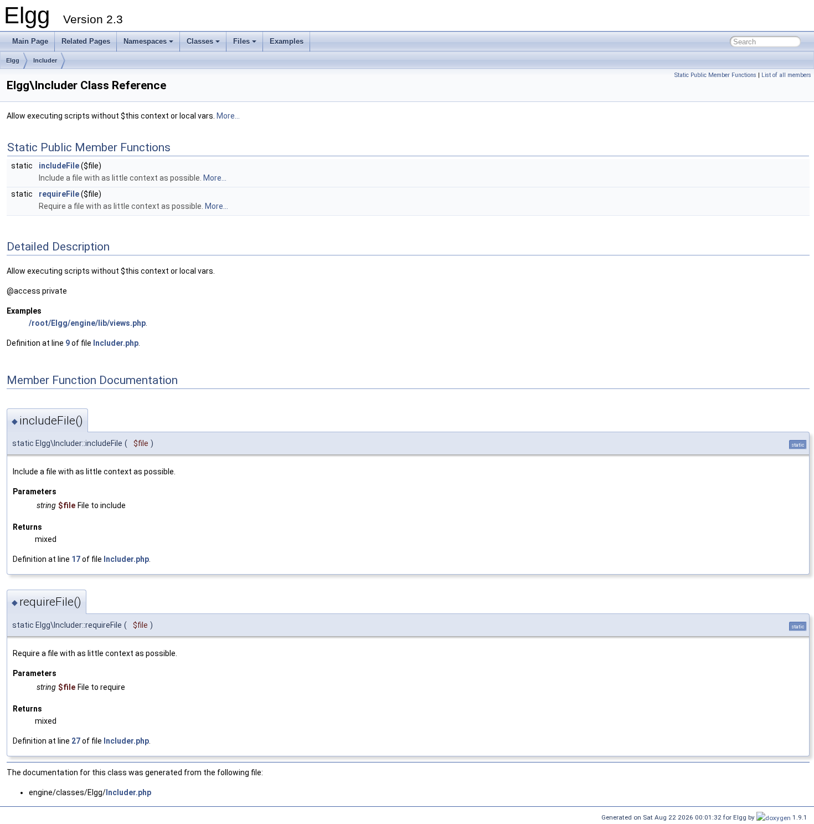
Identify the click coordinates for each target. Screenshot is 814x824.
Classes (200, 41)
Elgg (12, 60)
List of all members (786, 75)
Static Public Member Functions (715, 75)
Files (241, 41)
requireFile (59, 194)
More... (228, 115)
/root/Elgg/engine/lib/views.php (87, 323)
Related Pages (85, 41)
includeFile (59, 165)
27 (75, 740)
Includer (45, 60)
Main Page (30, 41)
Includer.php (115, 343)
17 (75, 559)
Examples (286, 41)
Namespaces (145, 41)
